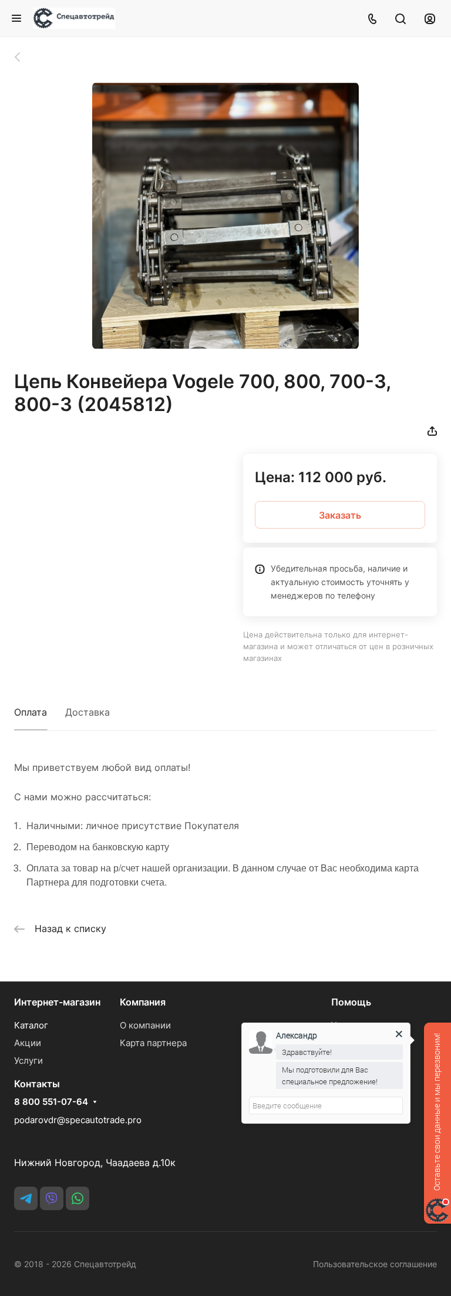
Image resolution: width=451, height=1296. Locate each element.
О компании (145, 1025)
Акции (27, 1042)
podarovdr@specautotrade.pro (78, 1119)
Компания (143, 1002)
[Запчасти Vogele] (23, 57)
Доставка (87, 712)
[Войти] (430, 18)
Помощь (351, 1002)
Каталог (31, 1025)
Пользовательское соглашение (375, 1264)
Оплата (30, 712)
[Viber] (51, 1198)
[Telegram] (26, 1198)
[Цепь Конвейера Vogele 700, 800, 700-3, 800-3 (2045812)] (225, 215)
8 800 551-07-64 (51, 1102)
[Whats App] (77, 1198)
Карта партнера (153, 1042)
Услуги (28, 1060)
